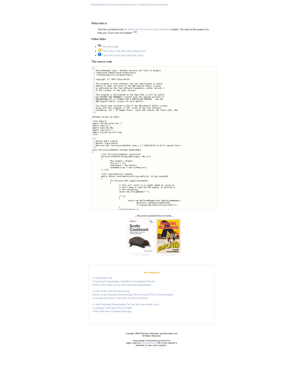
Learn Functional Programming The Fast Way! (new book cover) (126, 304)
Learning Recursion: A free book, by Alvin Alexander (121, 298)
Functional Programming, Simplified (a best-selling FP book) (124, 281)
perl (148, 4)
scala (154, 4)
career (114, 4)
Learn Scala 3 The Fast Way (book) (112, 291)
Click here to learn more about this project (122, 55)
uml (160, 4)
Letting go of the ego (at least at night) (113, 307)
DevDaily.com (131, 29)
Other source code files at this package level (123, 51)
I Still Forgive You (103, 278)
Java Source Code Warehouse (155, 29)
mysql (142, 4)
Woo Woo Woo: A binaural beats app (112, 311)
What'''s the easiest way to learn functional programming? (122, 284)
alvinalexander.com (100, 4)
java (129, 4)
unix (166, 4)
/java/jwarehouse (149, 343)
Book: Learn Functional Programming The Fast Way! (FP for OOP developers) (133, 294)
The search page (109, 46)
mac (135, 4)
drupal (122, 4)
